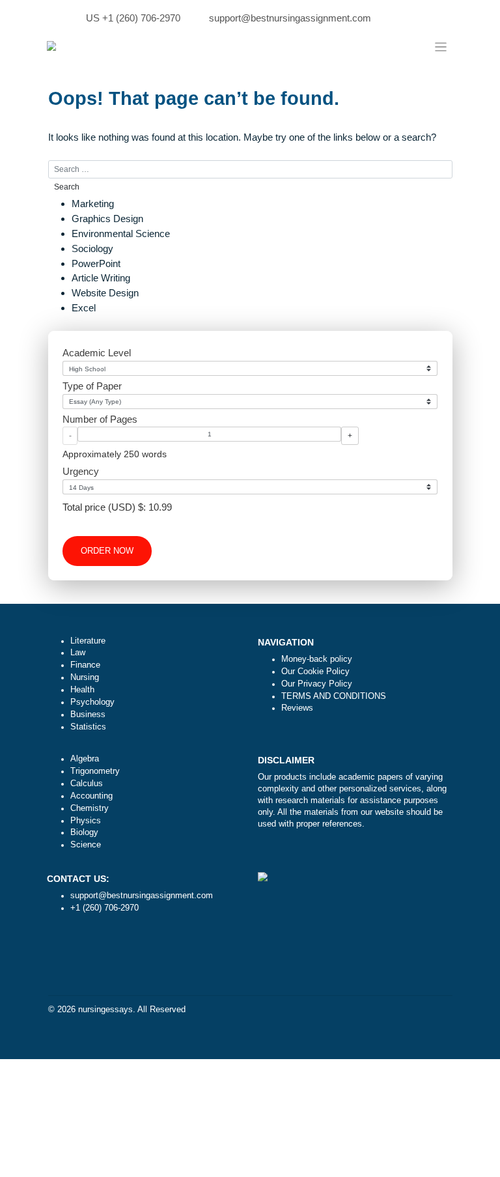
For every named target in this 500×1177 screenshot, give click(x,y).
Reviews (297, 708)
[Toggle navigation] (441, 46)
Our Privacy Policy (316, 683)
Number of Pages (99, 419)
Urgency (80, 471)
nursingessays (105, 1009)
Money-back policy (316, 659)
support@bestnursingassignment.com (290, 17)
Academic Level (96, 352)
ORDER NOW (107, 551)
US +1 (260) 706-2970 (133, 17)
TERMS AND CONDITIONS (333, 696)
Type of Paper (92, 385)
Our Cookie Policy (315, 671)
